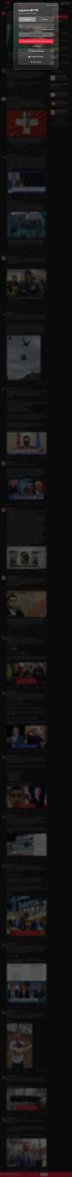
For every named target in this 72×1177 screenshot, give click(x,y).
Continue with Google (37, 51)
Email (28, 19)
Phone (46, 19)
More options (37, 62)
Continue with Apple (37, 56)
